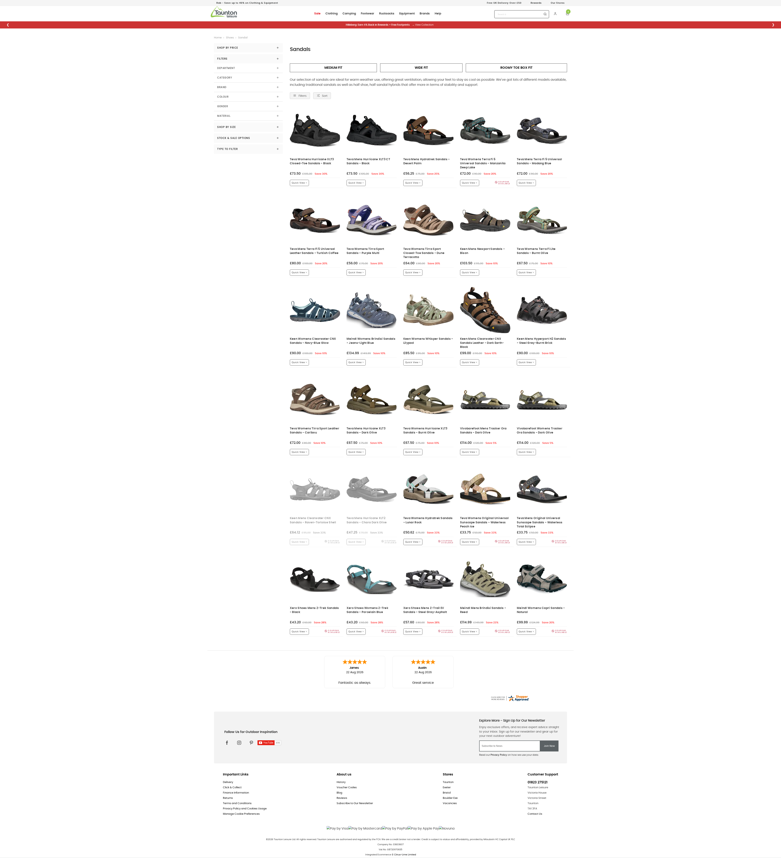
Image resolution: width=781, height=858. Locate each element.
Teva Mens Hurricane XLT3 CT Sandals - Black (368, 161)
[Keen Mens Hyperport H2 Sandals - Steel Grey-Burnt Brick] (542, 310)
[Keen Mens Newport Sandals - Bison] (485, 220)
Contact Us (535, 814)
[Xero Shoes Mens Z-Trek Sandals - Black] (315, 579)
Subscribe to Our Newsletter (355, 803)
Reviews (342, 798)
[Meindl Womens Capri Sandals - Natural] (542, 579)
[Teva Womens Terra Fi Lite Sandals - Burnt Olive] (542, 220)
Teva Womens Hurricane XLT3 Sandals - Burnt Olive (425, 430)
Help (438, 13)
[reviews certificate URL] (509, 697)
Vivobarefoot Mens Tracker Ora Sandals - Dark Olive (483, 430)
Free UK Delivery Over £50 (504, 3)
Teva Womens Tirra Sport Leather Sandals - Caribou (314, 430)
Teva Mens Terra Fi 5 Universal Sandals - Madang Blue (539, 161)
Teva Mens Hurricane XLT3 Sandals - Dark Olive (366, 430)
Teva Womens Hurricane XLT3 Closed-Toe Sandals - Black (312, 161)
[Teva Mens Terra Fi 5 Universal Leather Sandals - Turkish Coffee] (315, 220)
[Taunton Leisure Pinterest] (251, 742)
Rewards (536, 3)
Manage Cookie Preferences (241, 814)
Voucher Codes (347, 787)
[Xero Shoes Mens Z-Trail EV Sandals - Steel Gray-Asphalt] (428, 579)
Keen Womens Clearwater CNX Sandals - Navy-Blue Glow (313, 340)
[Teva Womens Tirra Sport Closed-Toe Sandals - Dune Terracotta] (428, 220)
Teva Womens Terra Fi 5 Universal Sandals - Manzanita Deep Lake (483, 163)
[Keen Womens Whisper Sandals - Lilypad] (428, 310)
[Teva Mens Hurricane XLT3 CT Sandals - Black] (372, 131)
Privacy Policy (499, 755)
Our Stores (558, 3)
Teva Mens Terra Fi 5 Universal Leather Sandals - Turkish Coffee (314, 251)
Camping (349, 13)
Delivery (228, 782)
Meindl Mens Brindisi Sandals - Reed (483, 610)
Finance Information (236, 793)
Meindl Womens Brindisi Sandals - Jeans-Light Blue (371, 340)
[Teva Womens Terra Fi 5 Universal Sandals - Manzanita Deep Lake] (485, 131)
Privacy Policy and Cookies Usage (245, 808)
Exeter (447, 787)
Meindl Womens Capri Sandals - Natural (541, 610)
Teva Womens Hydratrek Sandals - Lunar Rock (428, 520)
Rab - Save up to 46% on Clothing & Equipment (247, 3)
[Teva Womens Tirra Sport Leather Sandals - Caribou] (315, 400)
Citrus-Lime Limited (405, 855)
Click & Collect (232, 787)
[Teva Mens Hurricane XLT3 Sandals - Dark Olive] (372, 400)
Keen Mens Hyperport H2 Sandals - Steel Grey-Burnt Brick (541, 340)
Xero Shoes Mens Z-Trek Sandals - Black (314, 610)
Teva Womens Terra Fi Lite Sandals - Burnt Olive (536, 251)
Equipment (407, 13)
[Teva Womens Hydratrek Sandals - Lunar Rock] (428, 489)
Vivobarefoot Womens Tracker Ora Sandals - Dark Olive (539, 430)
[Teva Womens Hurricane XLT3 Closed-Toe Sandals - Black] (315, 131)
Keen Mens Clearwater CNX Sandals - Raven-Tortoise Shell (313, 520)
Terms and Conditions (237, 803)
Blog (339, 793)
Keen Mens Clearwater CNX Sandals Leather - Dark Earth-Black (482, 342)
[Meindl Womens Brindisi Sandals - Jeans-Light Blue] (372, 310)
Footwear (367, 13)
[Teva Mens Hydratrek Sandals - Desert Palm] (428, 131)
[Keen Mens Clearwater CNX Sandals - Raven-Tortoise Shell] (315, 489)
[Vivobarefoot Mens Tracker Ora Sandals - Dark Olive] (485, 400)
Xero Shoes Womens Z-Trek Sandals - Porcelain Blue (367, 610)
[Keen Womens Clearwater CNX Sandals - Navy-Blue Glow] (315, 310)
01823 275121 (538, 782)
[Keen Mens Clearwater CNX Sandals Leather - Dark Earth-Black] (485, 310)
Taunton (448, 782)
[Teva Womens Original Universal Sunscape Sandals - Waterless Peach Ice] (485, 489)
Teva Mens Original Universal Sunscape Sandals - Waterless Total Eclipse (539, 522)
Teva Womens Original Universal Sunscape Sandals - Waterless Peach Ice (484, 522)
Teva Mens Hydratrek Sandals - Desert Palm (426, 161)
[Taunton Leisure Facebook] (227, 742)
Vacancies (450, 803)
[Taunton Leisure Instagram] (239, 742)
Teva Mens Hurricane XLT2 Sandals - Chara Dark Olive (367, 520)
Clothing (331, 13)
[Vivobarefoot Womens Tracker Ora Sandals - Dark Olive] (542, 400)
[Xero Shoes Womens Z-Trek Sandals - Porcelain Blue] (372, 579)
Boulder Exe (450, 798)
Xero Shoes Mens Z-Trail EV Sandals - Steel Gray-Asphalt (425, 610)
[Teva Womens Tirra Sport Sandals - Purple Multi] (372, 220)
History (341, 782)
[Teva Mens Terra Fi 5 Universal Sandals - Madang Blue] (542, 131)
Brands (425, 13)
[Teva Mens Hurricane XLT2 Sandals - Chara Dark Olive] (372, 489)
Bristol (447, 793)
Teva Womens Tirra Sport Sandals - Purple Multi (365, 251)
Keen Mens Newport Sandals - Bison (482, 251)
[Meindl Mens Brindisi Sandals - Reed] (485, 579)
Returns (228, 798)
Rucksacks (386, 13)
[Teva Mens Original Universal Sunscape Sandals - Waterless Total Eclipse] (542, 489)
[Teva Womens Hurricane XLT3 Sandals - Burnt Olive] (428, 400)
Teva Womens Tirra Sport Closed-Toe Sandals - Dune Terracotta (424, 253)
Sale (317, 13)
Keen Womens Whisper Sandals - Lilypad (428, 340)
